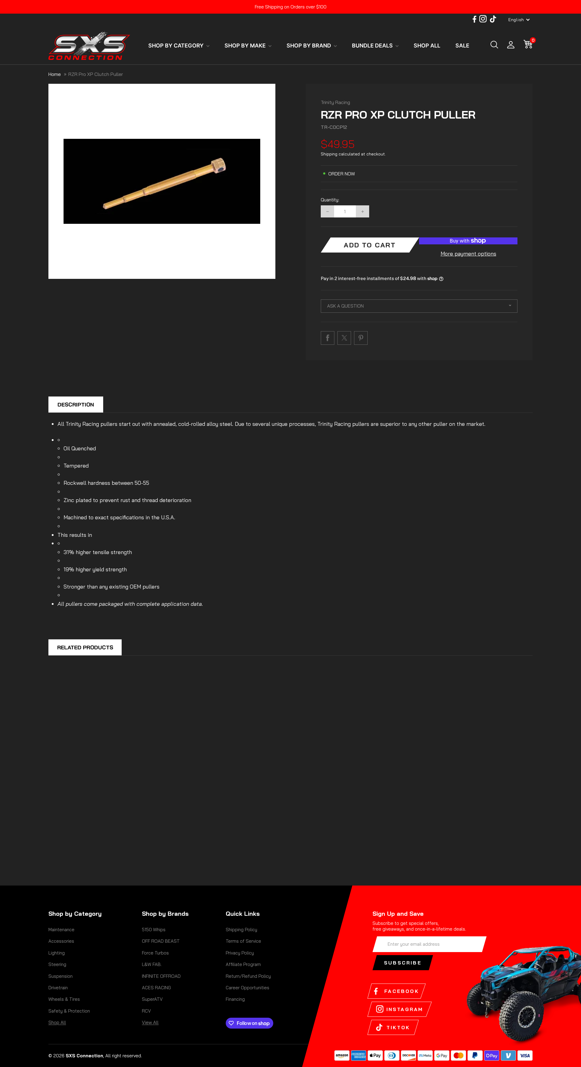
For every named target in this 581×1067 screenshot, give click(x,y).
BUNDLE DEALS (373, 45)
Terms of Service (243, 941)
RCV (146, 1011)
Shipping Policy (241, 929)
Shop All (57, 1022)
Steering (57, 964)
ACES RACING (156, 987)
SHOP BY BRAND (309, 45)
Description (75, 404)
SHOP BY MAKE (246, 45)
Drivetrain (58, 987)
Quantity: (330, 199)
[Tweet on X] (344, 338)
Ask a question (345, 306)
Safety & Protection (69, 1011)
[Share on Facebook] (327, 338)
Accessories (61, 941)
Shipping (329, 154)
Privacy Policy (240, 953)
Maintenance (61, 929)
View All (150, 1022)
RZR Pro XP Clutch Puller (95, 74)
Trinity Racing (335, 102)
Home (54, 74)
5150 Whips (154, 929)
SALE (462, 45)
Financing (235, 999)
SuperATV (152, 999)
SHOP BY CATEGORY (176, 45)
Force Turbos (155, 953)
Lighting (56, 953)
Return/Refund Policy (248, 976)
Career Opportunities (247, 987)
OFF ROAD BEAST (161, 941)
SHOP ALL (427, 45)
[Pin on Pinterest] (361, 338)
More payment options (468, 253)
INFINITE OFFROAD (161, 976)
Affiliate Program (243, 964)
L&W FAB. (152, 964)
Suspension (60, 976)
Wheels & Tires (64, 999)
